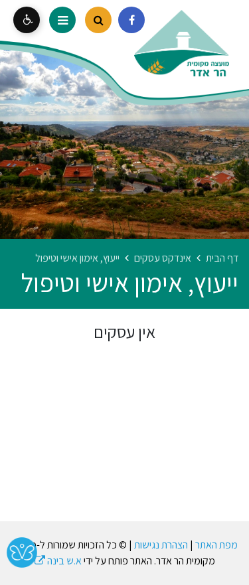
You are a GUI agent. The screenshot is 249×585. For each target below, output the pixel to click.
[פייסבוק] (131, 20)
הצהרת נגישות (161, 545)
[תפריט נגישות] (26, 20)
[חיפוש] (98, 20)
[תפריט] (62, 20)
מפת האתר (216, 545)
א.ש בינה (58, 561)
